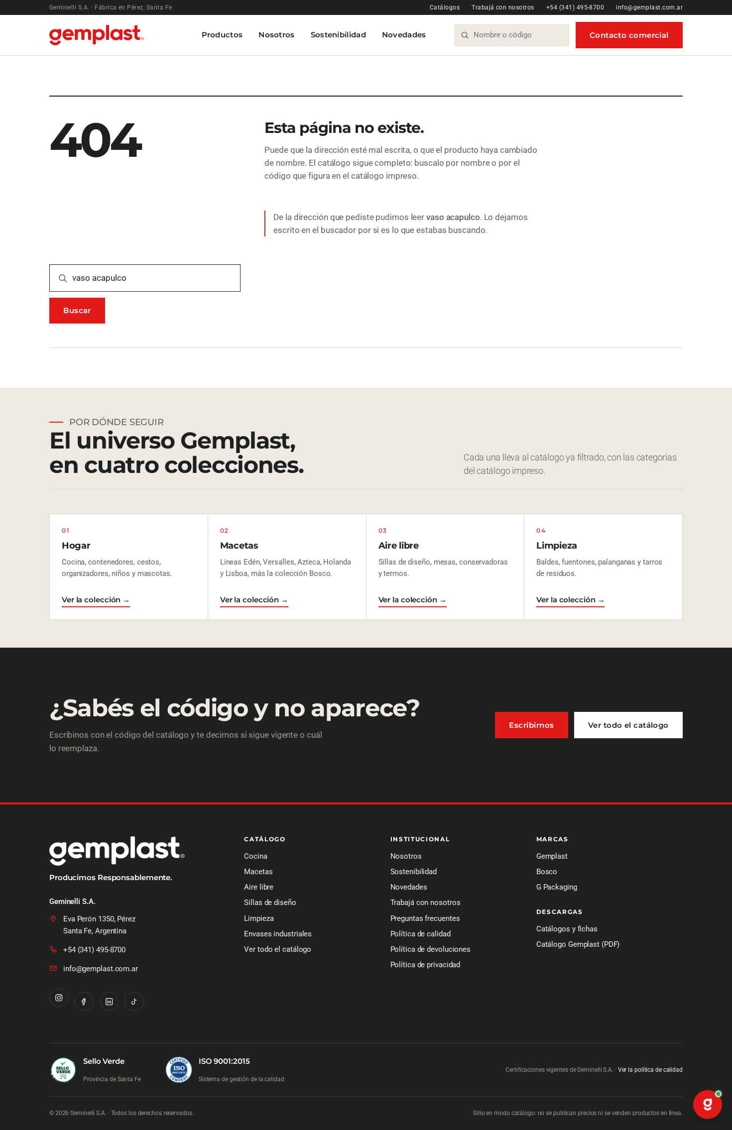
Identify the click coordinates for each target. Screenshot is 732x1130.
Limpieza (258, 918)
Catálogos (445, 7)
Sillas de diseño (270, 902)
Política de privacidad (425, 964)
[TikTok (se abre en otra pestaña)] (133, 1001)
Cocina (255, 856)
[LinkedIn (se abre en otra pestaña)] (109, 1001)
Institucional (420, 839)
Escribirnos (531, 725)
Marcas (552, 839)
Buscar (77, 310)
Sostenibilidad (338, 34)
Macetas (258, 871)
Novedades (404, 34)
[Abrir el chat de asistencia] (707, 1105)
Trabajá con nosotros (503, 7)
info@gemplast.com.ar (649, 7)
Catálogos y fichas (567, 928)
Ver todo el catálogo (628, 725)
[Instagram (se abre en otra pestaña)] (58, 997)
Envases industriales (278, 933)
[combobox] (518, 35)
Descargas (559, 912)
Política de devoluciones (430, 949)
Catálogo (264, 839)
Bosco (547, 871)
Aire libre (258, 887)
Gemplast (552, 856)
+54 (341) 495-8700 (575, 7)
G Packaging (556, 887)
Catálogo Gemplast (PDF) (578, 944)
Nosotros (276, 34)
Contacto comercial (629, 35)
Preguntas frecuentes (425, 918)
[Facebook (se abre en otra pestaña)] (83, 1001)
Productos (222, 34)
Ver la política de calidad (650, 1069)
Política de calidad (420, 933)
